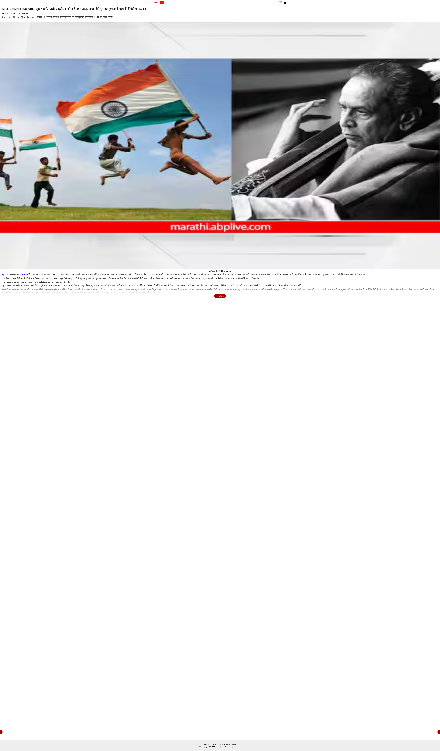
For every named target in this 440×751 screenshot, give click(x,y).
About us (207, 744)
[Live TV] (280, 1)
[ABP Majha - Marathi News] (158, 2)
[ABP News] (438, 732)
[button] (285, 2)
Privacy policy (231, 744)
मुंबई (4, 274)
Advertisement (218, 744)
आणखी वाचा (220, 296)
